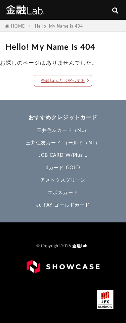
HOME (18, 26)
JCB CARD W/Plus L (63, 155)
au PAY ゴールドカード (63, 205)
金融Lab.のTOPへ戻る (63, 81)
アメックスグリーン (63, 180)
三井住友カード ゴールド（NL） (63, 143)
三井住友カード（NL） (63, 130)
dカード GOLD (63, 168)
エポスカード (63, 192)
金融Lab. (25, 9)
